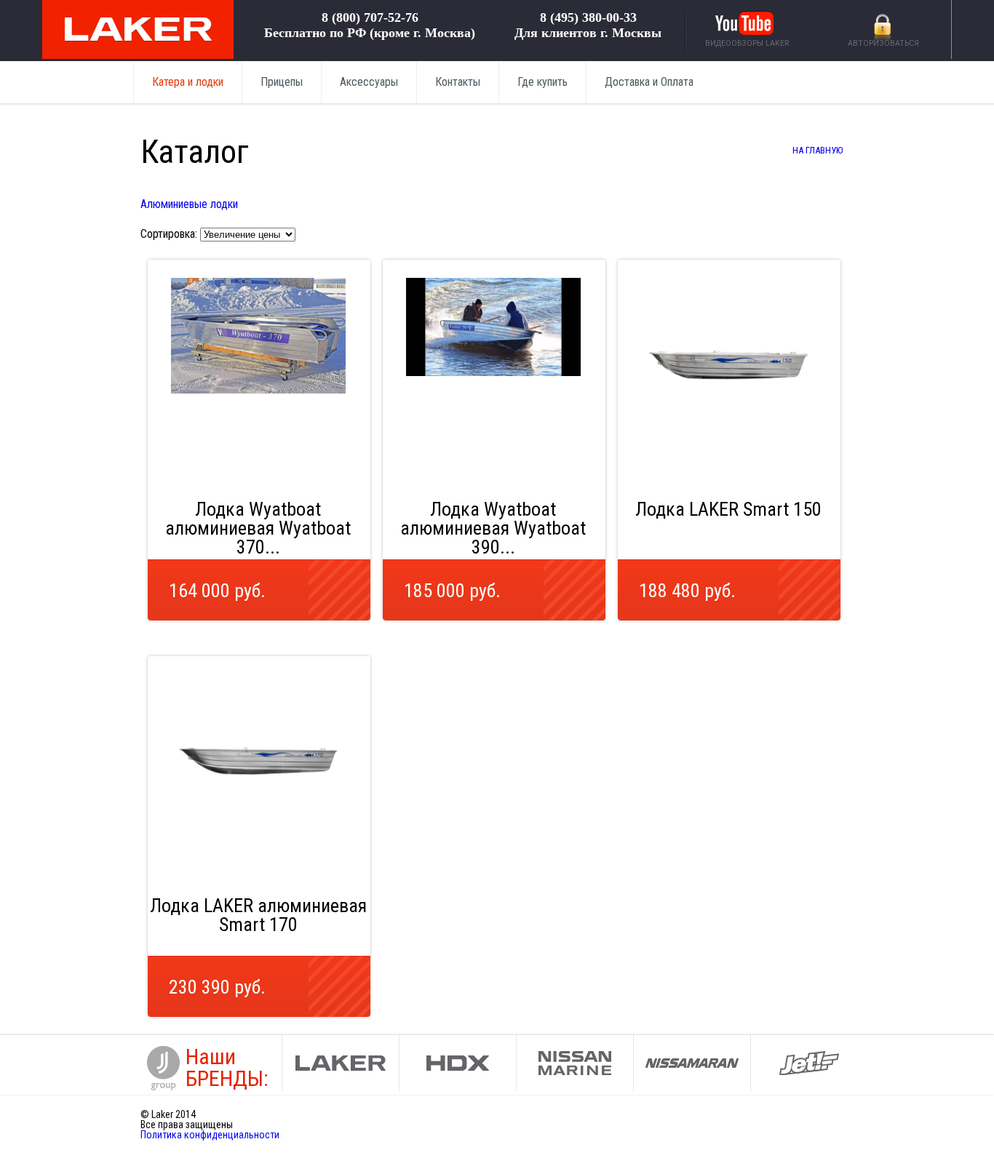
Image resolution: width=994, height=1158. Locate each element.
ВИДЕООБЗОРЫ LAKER (747, 43)
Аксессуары (369, 82)
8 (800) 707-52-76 (370, 17)
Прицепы (282, 82)
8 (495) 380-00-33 (588, 17)
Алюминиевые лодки (189, 204)
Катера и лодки (187, 82)
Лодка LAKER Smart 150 (728, 509)
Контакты (457, 82)
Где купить (542, 82)
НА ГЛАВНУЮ (817, 150)
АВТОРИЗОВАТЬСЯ (883, 43)
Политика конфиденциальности (209, 1135)
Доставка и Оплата (649, 82)
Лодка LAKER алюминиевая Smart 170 (258, 915)
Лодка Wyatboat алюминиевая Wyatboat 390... (493, 528)
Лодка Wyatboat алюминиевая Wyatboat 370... (258, 528)
